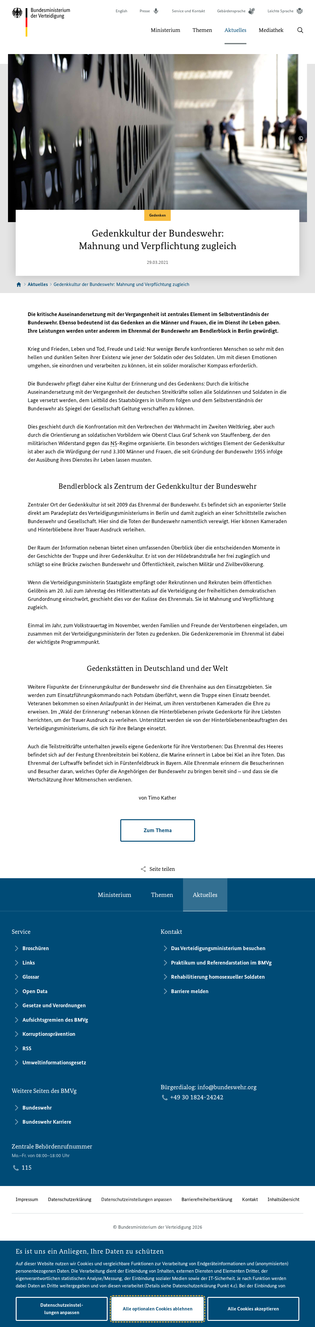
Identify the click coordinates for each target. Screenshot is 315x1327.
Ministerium (114, 894)
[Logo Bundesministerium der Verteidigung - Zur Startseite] (41, 22)
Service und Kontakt (188, 11)
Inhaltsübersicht (283, 1199)
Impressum (27, 1199)
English (121, 11)
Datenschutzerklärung (69, 1199)
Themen (162, 894)
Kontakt (250, 1199)
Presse (145, 11)
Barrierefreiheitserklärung (206, 1199)
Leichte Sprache (280, 11)
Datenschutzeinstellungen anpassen (136, 1199)
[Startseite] (19, 284)
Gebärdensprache (231, 11)
